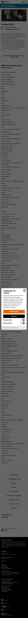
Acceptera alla (14, 311)
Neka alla (14, 316)
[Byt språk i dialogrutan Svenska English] (24, 290)
